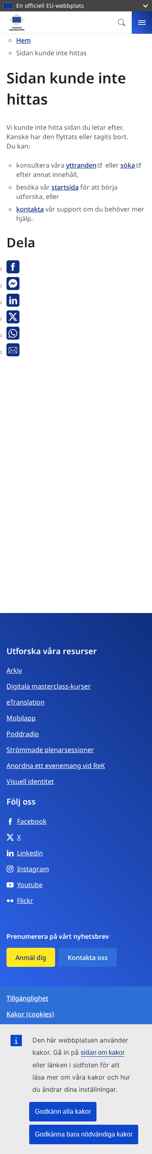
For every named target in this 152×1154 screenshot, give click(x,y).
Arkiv (14, 670)
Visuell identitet (30, 781)
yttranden (81, 165)
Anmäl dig (30, 957)
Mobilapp (21, 717)
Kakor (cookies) (30, 1014)
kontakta (30, 209)
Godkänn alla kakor (63, 1111)
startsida (65, 187)
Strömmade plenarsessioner (50, 749)
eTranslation (25, 702)
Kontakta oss (88, 957)
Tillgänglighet (27, 998)
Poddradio (22, 733)
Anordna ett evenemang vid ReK (55, 765)
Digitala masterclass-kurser (48, 686)
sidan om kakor (102, 1052)
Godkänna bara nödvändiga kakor (84, 1134)
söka (127, 165)
